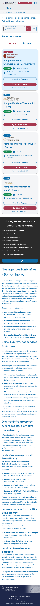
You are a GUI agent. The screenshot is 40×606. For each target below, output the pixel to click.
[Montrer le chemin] (3, 12)
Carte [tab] (28, 43)
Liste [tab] (14, 43)
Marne (10, 12)
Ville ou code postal (10, 26)
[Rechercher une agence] (28, 28)
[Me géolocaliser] (34, 28)
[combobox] (15, 29)
